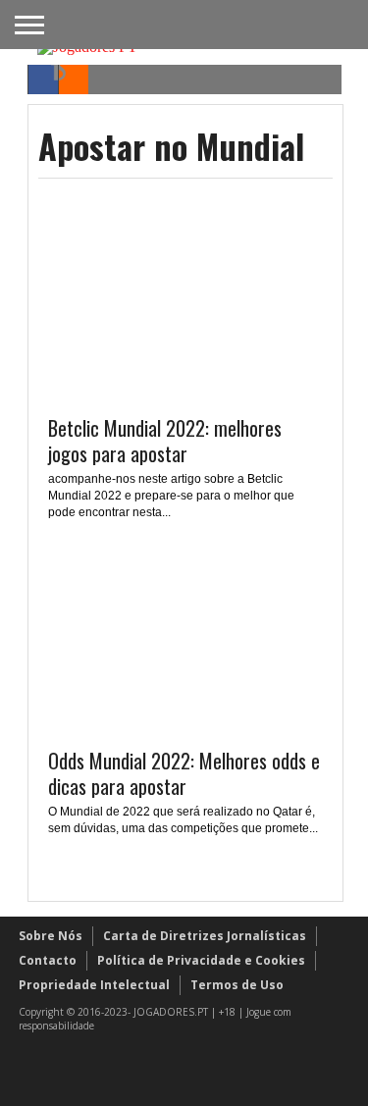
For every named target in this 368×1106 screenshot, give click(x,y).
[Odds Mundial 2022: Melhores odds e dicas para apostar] (185, 727)
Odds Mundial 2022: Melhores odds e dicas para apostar (184, 773)
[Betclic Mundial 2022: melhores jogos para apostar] (185, 394)
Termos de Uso (237, 984)
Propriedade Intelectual (94, 984)
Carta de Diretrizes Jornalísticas (204, 935)
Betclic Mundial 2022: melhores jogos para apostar (165, 440)
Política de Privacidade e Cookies (201, 960)
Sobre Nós (50, 935)
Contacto (48, 960)
